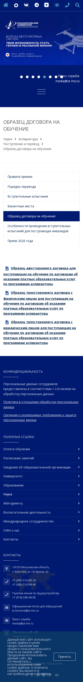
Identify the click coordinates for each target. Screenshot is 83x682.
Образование (13, 485)
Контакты (10, 539)
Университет (13, 476)
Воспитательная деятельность (27, 512)
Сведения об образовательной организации (37, 467)
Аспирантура (28, 139)
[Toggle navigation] (41, 91)
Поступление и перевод (21, 144)
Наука (7, 139)
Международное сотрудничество (28, 521)
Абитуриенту (13, 503)
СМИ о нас (11, 530)
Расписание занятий (18, 458)
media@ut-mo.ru (68, 81)
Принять (64, 656)
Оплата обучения (16, 449)
